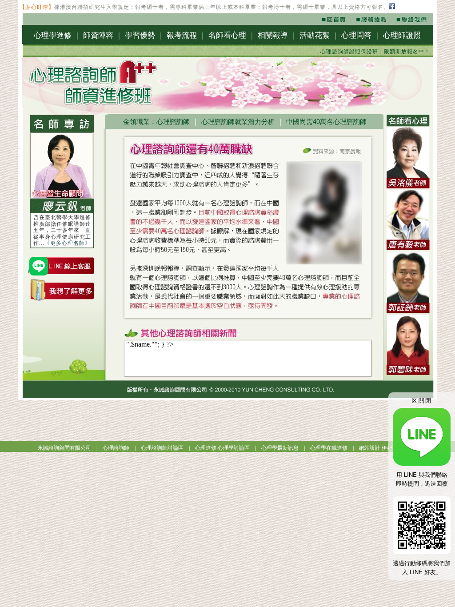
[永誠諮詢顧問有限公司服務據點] (370, 22)
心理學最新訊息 (280, 448)
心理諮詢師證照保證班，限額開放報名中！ (365, 51)
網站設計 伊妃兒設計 (383, 448)
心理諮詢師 (116, 448)
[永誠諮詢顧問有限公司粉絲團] (392, 8)
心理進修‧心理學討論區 (222, 448)
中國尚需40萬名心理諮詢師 (326, 121)
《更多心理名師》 (67, 243)
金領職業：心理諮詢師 (156, 121)
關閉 (421, 400)
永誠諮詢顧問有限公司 (64, 448)
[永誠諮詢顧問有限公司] (335, 22)
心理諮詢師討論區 (162, 448)
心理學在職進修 (328, 448)
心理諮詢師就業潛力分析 (238, 121)
